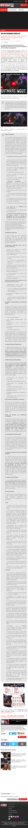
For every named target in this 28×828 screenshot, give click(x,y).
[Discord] (18, 817)
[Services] (9, 819)
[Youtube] (13, 817)
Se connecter (21, 1)
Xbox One (15, 33)
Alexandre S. (18, 41)
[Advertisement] (14, 779)
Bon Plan (22, 9)
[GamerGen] (7, 5)
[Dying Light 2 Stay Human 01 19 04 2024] (13, 694)
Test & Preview (13, 9)
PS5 (2, 33)
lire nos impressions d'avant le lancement (14, 55)
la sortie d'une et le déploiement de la (14, 53)
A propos (10, 808)
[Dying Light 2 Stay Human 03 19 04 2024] (14, 126)
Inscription (15, 1)
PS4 (4, 33)
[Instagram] (16, 817)
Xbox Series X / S (10, 33)
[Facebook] (9, 817)
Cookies (9, 814)
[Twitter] (11, 817)
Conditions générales (12, 810)
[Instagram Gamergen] (21, 734)
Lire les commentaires (12, 799)
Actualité (4, 9)
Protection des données (12, 812)
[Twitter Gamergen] (13, 734)
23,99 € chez (7, 712)
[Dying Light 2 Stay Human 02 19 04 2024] (14, 707)
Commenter (22, 736)
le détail (17, 129)
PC (19, 33)
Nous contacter (11, 806)
